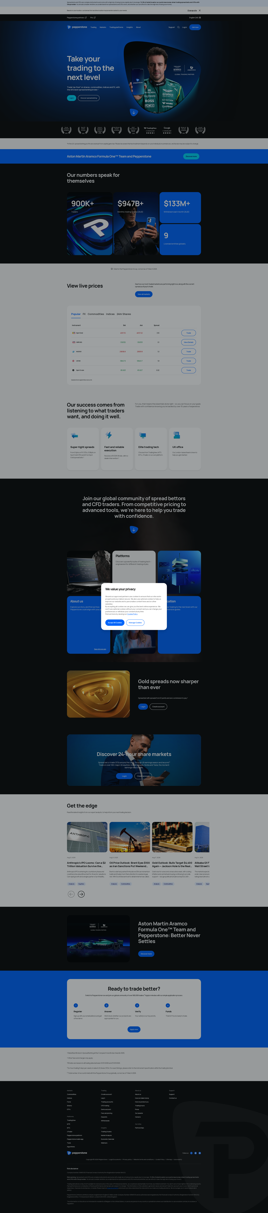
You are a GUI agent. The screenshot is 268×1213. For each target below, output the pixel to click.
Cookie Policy (132, 614)
